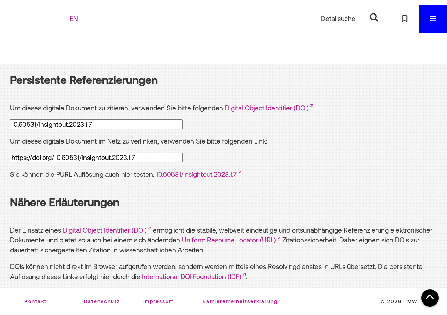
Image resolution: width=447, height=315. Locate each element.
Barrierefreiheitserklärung (240, 301)
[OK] (374, 17)
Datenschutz (102, 301)
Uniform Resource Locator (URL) (229, 240)
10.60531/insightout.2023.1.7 (196, 174)
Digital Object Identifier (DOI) (267, 108)
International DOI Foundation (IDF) (191, 276)
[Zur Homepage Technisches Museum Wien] (38, 18)
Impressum (158, 301)
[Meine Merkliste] (404, 19)
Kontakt (35, 301)
